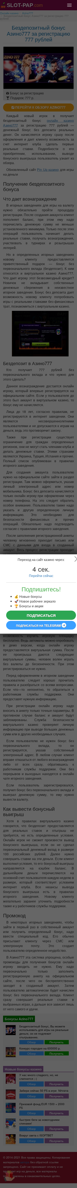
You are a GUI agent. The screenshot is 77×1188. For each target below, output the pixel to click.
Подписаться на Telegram (39, 625)
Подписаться (41, 615)
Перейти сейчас (41, 575)
